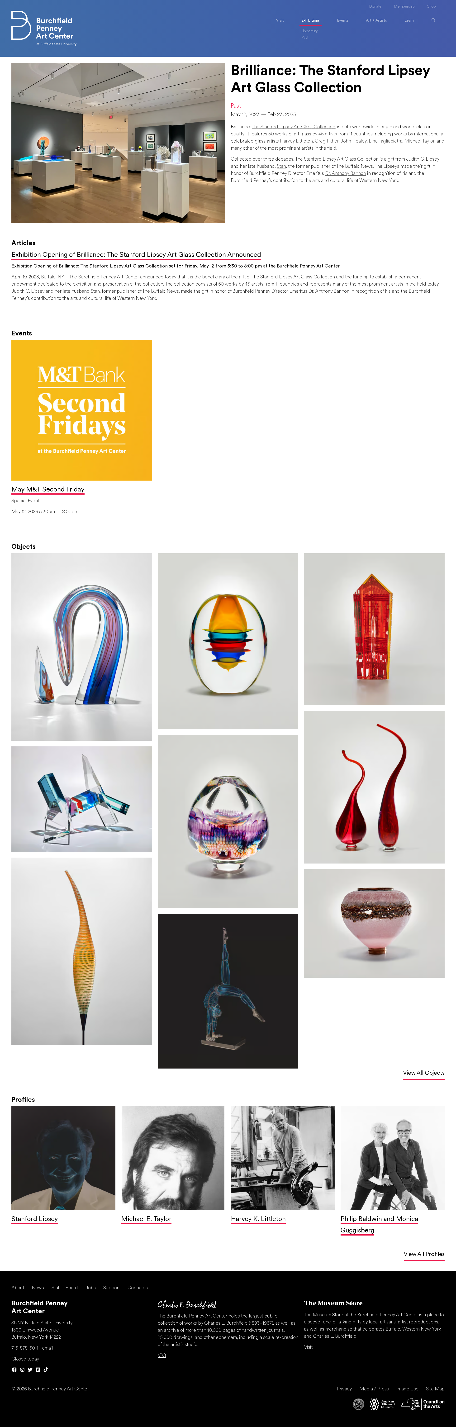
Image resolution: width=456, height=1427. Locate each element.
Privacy (344, 1389)
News (38, 1288)
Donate (375, 7)
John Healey (354, 141)
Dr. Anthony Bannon (345, 173)
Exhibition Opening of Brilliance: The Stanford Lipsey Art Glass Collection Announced (136, 255)
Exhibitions (310, 21)
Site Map (435, 1389)
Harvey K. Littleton (258, 1219)
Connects (138, 1288)
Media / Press (374, 1389)
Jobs (91, 1288)
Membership (404, 7)
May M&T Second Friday (48, 490)
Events (342, 21)
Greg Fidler (326, 141)
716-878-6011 (24, 1348)
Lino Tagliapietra (385, 141)
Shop (431, 7)
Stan (281, 166)
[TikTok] (46, 1370)
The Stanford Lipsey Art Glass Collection (293, 127)
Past (304, 38)
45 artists (327, 134)
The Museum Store (333, 1303)
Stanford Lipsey (34, 1219)
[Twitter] (30, 1370)
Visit (280, 21)
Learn (409, 21)
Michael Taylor (419, 141)
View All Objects (424, 1073)
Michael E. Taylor (146, 1219)
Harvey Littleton (296, 141)
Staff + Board (65, 1288)
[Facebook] (14, 1370)
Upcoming (309, 31)
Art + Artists (376, 21)
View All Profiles (424, 1254)
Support (111, 1288)
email (47, 1348)
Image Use (407, 1389)
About (17, 1288)
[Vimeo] (38, 1370)
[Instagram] (22, 1370)
